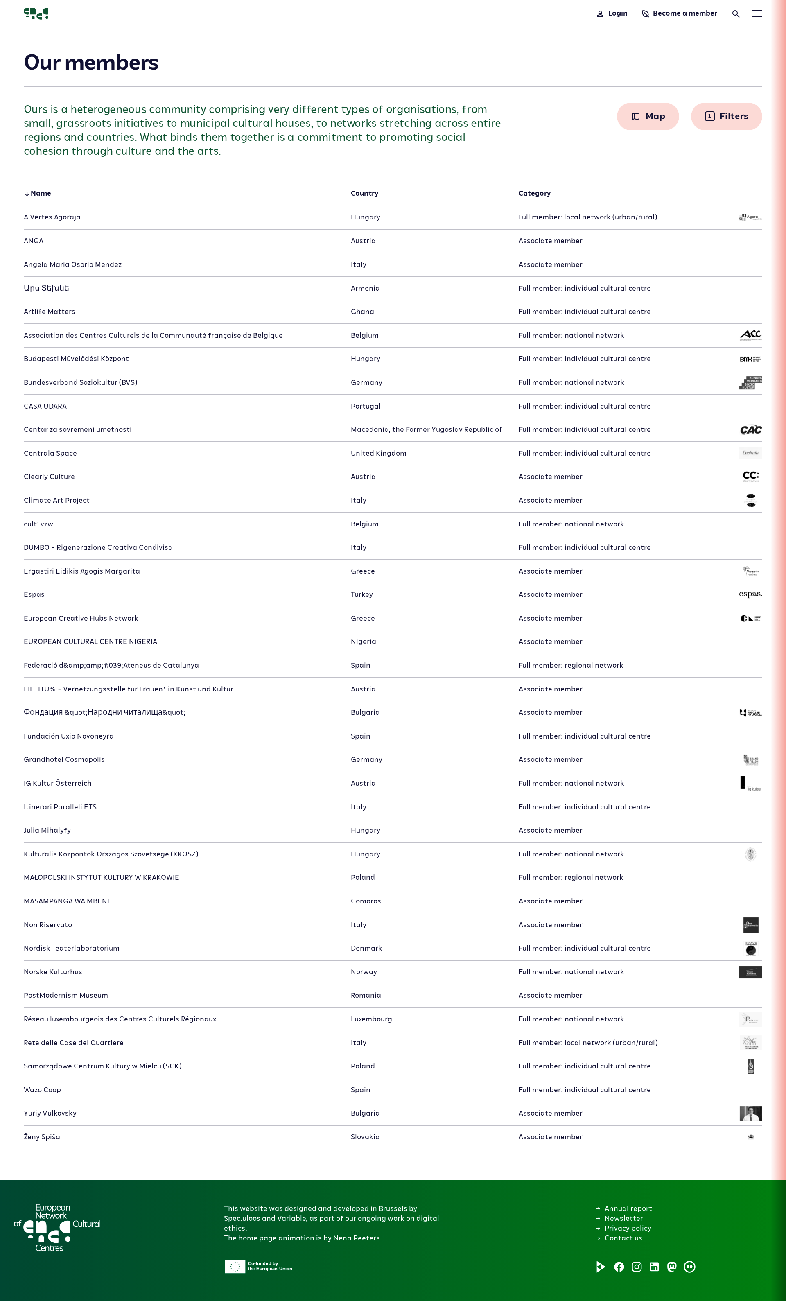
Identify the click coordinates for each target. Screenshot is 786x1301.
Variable (291, 1218)
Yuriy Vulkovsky (50, 1113)
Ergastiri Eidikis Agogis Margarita (82, 571)
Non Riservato (48, 925)
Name (41, 193)
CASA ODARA (45, 406)
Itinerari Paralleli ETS (60, 807)
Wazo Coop (42, 1090)
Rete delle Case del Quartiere (74, 1043)
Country (364, 193)
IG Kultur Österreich (58, 783)
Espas (34, 595)
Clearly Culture (49, 477)
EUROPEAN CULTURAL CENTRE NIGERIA (90, 642)
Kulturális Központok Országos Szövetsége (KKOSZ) (111, 854)
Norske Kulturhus (53, 972)
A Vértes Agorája (52, 217)
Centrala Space (50, 453)
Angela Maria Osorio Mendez (73, 265)
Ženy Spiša (42, 1137)
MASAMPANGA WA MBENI (66, 901)
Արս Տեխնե (46, 288)
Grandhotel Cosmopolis (64, 759)
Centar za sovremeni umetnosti (78, 430)
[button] (19, 670)
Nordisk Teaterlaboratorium (72, 948)
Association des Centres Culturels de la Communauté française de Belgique (153, 335)
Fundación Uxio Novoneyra (69, 736)
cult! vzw (38, 524)
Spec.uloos (242, 1218)
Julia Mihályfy (47, 830)
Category (535, 193)
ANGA (33, 241)
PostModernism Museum (66, 995)
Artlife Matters (49, 312)
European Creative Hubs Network (81, 618)
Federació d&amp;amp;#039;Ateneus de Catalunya (111, 665)
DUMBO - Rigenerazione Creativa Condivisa (98, 547)
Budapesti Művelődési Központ (76, 359)
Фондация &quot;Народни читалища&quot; (104, 712)
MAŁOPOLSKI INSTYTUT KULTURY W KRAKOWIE (101, 877)
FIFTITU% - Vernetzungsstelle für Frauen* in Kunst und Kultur (128, 689)
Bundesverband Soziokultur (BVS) (80, 382)
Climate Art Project (57, 500)
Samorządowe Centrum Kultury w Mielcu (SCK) (102, 1066)
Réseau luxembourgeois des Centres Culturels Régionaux (120, 1019)
